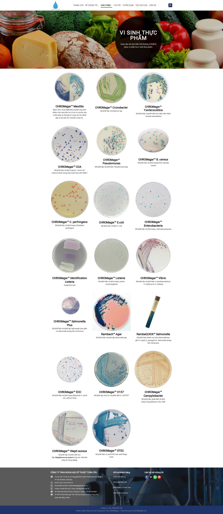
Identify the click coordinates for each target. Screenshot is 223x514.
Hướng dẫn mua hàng (120, 493)
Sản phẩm (106, 5)
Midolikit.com (142, 511)
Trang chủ (78, 5)
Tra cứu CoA (141, 5)
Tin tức (117, 5)
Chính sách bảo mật (120, 482)
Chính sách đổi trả (119, 477)
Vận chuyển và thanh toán (122, 487)
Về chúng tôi (91, 5)
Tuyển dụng (128, 5)
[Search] (170, 5)
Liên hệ (152, 5)
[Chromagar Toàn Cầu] (60, 5)
